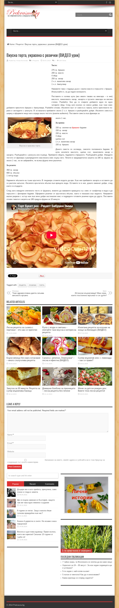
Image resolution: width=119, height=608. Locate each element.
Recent (33, 484)
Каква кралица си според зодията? (77, 578)
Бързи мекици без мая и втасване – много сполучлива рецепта (23, 359)
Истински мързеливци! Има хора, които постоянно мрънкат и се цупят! (89, 293)
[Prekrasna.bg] (23, 16)
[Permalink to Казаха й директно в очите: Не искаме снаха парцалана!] (11, 528)
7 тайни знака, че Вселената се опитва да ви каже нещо (87, 562)
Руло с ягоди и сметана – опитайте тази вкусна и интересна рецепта (59, 330)
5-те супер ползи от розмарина (76, 550)
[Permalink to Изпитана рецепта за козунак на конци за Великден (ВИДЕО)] (95, 324)
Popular (15, 484)
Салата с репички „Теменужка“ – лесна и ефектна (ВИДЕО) (58, 359)
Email (9, 443)
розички (32, 285)
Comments (49, 484)
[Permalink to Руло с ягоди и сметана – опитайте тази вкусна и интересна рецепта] (59, 324)
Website (10, 451)
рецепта (22, 285)
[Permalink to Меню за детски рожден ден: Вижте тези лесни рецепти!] (95, 385)
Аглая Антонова (22, 60)
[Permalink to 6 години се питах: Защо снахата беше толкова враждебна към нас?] (11, 517)
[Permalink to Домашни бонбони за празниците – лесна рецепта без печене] (59, 385)
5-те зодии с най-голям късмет (75, 571)
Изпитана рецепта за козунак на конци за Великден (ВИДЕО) (94, 328)
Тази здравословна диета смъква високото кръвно (28, 293)
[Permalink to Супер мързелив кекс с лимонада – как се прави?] (95, 354)
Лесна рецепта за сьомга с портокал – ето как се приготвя (22, 328)
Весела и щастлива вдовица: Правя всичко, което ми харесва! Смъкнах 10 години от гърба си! (36, 534)
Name (9, 435)
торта (41, 285)
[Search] (110, 15)
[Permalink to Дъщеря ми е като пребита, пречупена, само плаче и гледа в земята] (11, 496)
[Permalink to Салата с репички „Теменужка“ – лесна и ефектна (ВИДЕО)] (59, 354)
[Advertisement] (28, 83)
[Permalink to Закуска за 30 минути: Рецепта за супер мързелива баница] (24, 385)
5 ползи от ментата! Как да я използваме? (81, 574)
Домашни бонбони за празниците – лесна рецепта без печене (58, 389)
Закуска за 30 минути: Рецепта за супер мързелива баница (23, 389)
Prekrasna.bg (18, 605)
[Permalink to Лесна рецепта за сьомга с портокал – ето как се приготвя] (24, 324)
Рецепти (19, 44)
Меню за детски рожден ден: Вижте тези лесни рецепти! (92, 389)
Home (11, 44)
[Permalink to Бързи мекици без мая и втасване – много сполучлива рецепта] (24, 354)
